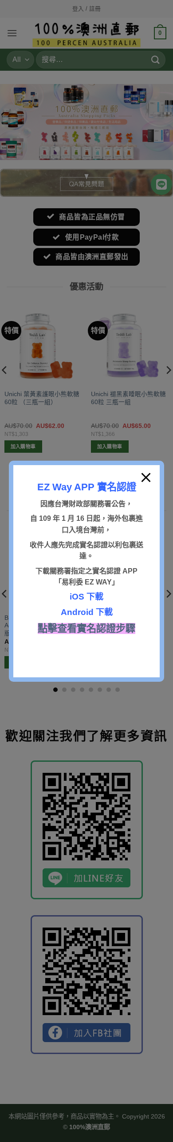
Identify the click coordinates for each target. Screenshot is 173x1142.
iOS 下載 (86, 596)
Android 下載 (87, 612)
